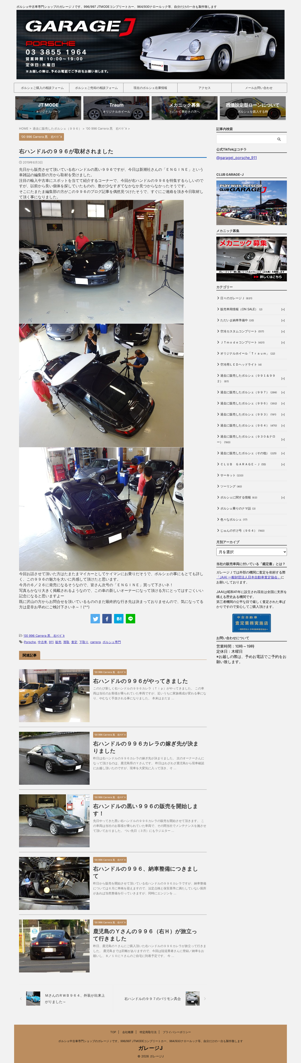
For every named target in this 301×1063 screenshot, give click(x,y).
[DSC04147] (101, 320)
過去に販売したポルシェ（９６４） (248, 425)
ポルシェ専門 (112, 642)
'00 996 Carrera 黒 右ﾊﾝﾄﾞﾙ (44, 635)
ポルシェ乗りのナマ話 (238, 508)
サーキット (231, 475)
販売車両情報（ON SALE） (241, 309)
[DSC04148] (101, 568)
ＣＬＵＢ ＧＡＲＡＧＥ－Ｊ (243, 464)
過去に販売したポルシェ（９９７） (248, 392)
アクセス (204, 88)
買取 (66, 642)
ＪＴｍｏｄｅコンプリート (242, 342)
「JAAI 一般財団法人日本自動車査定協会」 (248, 577)
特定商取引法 (148, 1032)
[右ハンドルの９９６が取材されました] (118, 618)
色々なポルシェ (233, 519)
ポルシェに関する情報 (238, 497)
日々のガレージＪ (236, 298)
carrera (95, 642)
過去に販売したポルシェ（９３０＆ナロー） (246, 439)
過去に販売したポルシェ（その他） (248, 453)
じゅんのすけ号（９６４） (242, 530)
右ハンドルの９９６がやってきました (140, 681)
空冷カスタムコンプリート (242, 331)
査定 (74, 642)
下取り (83, 642)
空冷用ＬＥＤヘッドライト (241, 364)
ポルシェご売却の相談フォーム (96, 88)
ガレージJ (150, 1048)
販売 (58, 642)
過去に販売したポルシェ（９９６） (248, 403)
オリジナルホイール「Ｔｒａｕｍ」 (247, 353)
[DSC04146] (101, 444)
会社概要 (128, 1032)
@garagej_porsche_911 (236, 157)
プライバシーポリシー (177, 1032)
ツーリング (231, 486)
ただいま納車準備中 (237, 320)
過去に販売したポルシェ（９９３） (248, 414)
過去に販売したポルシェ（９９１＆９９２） (246, 378)
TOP (113, 1032)
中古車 (42, 642)
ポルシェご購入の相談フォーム (42, 88)
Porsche (30, 642)
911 (51, 642)
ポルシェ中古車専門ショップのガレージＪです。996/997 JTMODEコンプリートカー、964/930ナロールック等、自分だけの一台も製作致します (150, 1041)
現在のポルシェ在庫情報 (150, 88)
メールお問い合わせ (259, 88)
